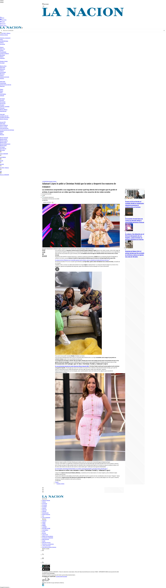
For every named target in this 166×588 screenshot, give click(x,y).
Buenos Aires (3, 66)
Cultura (2, 70)
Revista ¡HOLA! (3, 139)
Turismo (2, 100)
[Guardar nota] (43, 250)
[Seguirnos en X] (43, 554)
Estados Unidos (4, 61)
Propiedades (3, 52)
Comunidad (3, 72)
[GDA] (46, 581)
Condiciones (59, 576)
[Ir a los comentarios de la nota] (44, 250)
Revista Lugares (4, 141)
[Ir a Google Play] (46, 567)
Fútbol (1, 89)
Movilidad (2, 55)
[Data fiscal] (43, 585)
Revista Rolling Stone (5, 144)
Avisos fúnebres (4, 125)
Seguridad (2, 67)
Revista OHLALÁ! (4, 137)
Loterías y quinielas (4, 106)
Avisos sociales (3, 126)
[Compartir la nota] (43, 252)
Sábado (2, 131)
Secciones (4, 20)
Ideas (1, 133)
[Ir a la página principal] (83, 16)
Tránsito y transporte (5, 38)
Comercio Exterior (4, 53)
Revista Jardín (3, 145)
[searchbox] (82, 30)
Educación (2, 69)
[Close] (43, 488)
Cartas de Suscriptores (5, 84)
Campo (2, 50)
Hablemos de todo (4, 77)
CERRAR (2, 0)
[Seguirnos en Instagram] (43, 558)
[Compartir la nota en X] (44, 256)
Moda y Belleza (3, 109)
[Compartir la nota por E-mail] (46, 256)
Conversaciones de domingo (7, 130)
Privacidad (64, 576)
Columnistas (3, 83)
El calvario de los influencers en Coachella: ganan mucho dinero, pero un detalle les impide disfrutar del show (82, 260)
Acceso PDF (3, 122)
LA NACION (45, 181)
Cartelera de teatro (4, 117)
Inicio (3, 18)
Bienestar (2, 73)
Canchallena (3, 94)
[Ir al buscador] (43, 6)
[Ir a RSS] (43, 562)
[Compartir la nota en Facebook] (43, 256)
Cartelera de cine (4, 116)
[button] (83, 100)
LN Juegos (2, 98)
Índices (2, 56)
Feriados (2, 105)
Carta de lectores (4, 128)
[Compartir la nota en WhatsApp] (44, 252)
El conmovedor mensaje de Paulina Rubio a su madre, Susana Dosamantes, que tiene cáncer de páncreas (81, 468)
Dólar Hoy (2, 49)
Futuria (2, 47)
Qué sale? (2, 114)
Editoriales (2, 81)
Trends (56, 482)
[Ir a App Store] (46, 570)
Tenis (1, 92)
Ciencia (2, 75)
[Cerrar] (22, 28)
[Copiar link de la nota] (43, 254)
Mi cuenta (4, 25)
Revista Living (3, 142)
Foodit (3, 21)
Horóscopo (3, 103)
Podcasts (2, 108)
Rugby (1, 91)
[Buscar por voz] (164, 30)
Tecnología (2, 102)
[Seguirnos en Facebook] (43, 550)
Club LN (3, 23)
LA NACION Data (4, 41)
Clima (1, 39)
